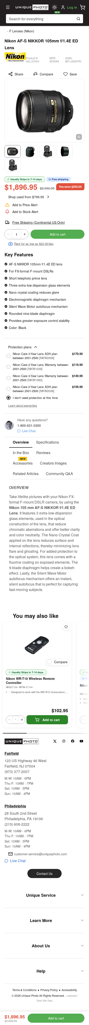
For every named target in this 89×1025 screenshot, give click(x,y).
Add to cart (57, 234)
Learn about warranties (22, 405)
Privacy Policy (49, 990)
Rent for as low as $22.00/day (34, 243)
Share (19, 74)
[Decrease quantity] (8, 234)
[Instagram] (64, 741)
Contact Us (44, 873)
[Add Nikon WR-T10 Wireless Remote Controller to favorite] (66, 627)
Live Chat (29, 431)
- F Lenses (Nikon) (20, 31)
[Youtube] (81, 741)
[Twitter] (55, 741)
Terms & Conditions (24, 990)
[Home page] (31, 7)
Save (73, 74)
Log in (72, 7)
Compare (46, 74)
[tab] (20, 442)
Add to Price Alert (24, 205)
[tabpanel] (44, 535)
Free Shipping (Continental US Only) (38, 222)
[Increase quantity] (24, 234)
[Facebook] (73, 741)
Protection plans (19, 347)
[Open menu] (8, 7)
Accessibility (69, 990)
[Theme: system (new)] (54, 7)
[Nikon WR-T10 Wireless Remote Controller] (37, 644)
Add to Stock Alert (25, 211)
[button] (82, 7)
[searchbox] (44, 18)
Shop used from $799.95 (26, 197)
